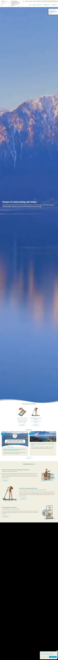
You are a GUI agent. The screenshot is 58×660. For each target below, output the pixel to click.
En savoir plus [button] (50, 654)
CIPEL (24, 1)
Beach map (30, 1)
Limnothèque (39, 1)
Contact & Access (50, 1)
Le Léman (26, 1)
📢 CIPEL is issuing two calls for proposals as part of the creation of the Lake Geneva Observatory (14, 450)
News (30, 4)
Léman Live (34, 1)
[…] (19, 453)
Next (56, 205)
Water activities (43, 1)
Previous (1, 205)
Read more (50, 13)
